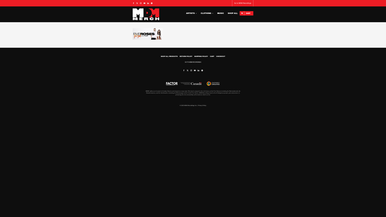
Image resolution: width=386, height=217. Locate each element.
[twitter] (137, 3)
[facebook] (133, 3)
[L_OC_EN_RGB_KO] (213, 81)
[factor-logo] (171, 82)
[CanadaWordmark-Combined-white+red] (191, 83)
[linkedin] (148, 3)
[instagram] (141, 3)
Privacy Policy (202, 105)
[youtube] (144, 3)
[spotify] (151, 3)
